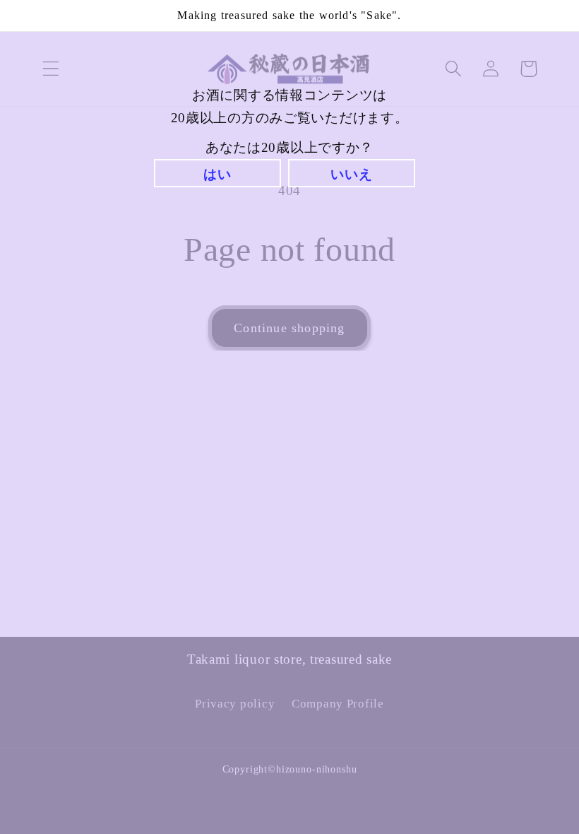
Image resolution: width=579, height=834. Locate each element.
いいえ (351, 174)
